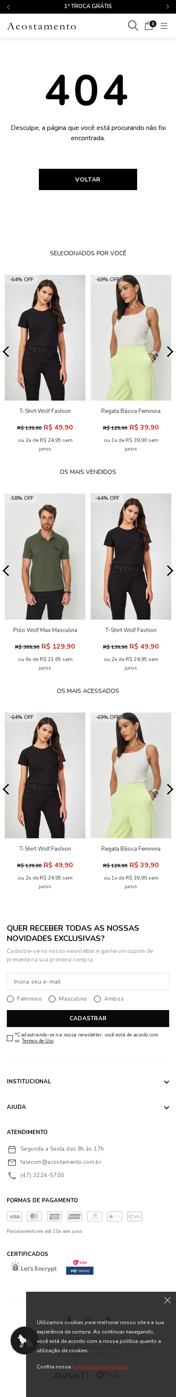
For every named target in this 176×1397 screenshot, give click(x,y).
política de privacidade (99, 1366)
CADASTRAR (88, 1018)
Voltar (88, 180)
